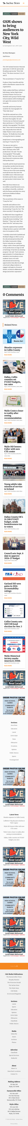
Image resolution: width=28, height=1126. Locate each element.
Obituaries (14, 742)
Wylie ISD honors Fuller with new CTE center (12, 449)
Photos (14, 1042)
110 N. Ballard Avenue (14, 1111)
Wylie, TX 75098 (14, 1086)
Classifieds (14, 1021)
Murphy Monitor (14, 980)
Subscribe (14, 1034)
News (21, 386)
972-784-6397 (14, 1093)
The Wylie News (14, 988)
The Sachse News (14, 985)
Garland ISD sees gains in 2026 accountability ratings (12, 587)
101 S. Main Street (14, 1098)
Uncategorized (14, 760)
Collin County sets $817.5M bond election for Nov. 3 (13, 624)
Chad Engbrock (8, 45)
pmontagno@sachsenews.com (11, 60)
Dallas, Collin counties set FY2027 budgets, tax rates (12, 381)
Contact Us (14, 1074)
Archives (14, 1039)
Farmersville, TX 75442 (14, 1100)
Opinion (14, 749)
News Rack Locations (14, 1071)
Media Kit (14, 1058)
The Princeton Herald (14, 982)
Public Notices (14, 753)
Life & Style (14, 735)
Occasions (14, 746)
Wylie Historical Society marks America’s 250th (12, 658)
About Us (14, 1068)
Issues (14, 1037)
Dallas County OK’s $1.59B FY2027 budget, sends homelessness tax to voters (13, 522)
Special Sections (14, 1055)
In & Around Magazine (14, 994)
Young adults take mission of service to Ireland (13, 486)
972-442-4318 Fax (14, 1109)
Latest (20, 45)
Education (18, 453)
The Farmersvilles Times (14, 977)
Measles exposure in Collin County (13, 348)
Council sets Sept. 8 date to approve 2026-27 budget (13, 556)
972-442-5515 (14, 1107)
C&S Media (14, 991)
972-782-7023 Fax (14, 1096)
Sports (14, 756)
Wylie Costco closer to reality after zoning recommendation (13, 414)
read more (8, 355)
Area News (13, 352)
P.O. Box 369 (14, 1084)
